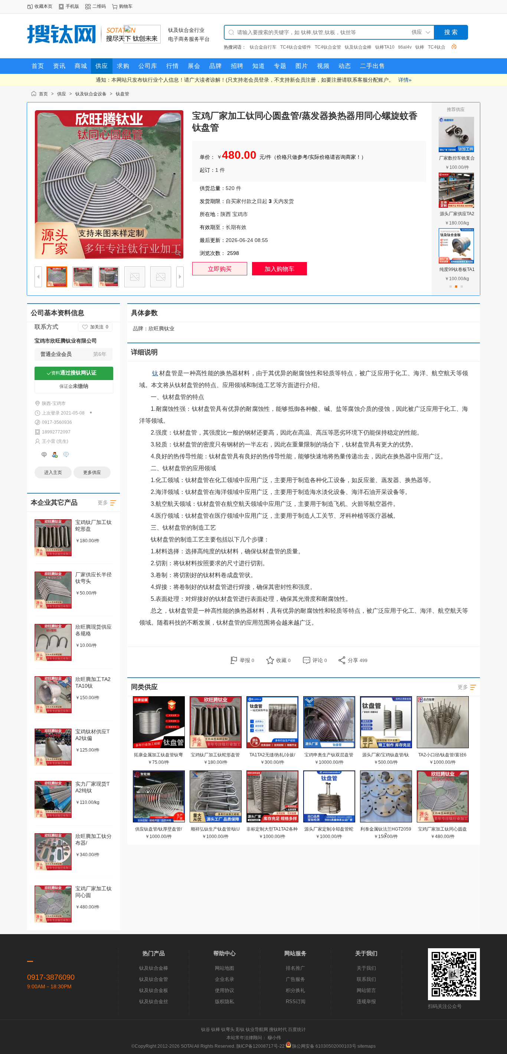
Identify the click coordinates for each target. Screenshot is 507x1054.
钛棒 (419, 47)
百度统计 (297, 1029)
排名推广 (295, 968)
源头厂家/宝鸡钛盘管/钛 (385, 754)
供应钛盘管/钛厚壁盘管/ (158, 829)
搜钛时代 (278, 1029)
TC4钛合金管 (328, 47)
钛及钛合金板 (153, 990)
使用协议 (224, 990)
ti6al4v (405, 47)
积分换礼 (295, 990)
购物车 (126, 6)
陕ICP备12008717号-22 (260, 1046)
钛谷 (205, 1029)
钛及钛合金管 (153, 979)
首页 (43, 93)
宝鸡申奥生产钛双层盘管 (328, 754)
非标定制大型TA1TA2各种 (272, 829)
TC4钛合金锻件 (295, 47)
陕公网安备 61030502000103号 (324, 1046)
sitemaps (366, 1046)
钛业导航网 (257, 1029)
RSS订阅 (295, 1001)
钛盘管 (122, 93)
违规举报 (366, 1001)
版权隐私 (224, 1001)
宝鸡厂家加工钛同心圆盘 (442, 829)
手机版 (72, 6)
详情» (405, 80)
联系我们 (366, 979)
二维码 (99, 6)
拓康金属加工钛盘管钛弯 (158, 754)
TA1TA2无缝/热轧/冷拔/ (272, 754)
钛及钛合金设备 (91, 93)
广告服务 (295, 979)
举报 (247, 660)
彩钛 (240, 1029)
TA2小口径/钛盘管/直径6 (442, 754)
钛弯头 (228, 1029)
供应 (61, 93)
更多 (463, 687)
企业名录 (224, 979)
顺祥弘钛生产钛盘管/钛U (215, 829)
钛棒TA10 (385, 47)
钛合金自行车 (263, 47)
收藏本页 (43, 6)
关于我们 (366, 968)
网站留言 (366, 990)
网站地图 (224, 968)
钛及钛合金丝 (153, 1001)
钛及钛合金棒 (358, 47)
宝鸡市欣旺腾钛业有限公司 (66, 341)
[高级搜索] (451, 46)
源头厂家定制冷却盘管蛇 (328, 829)
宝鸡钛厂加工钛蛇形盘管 (215, 754)
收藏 (283, 660)
